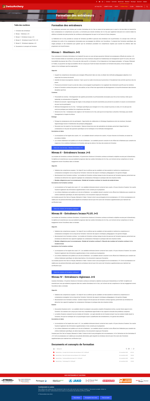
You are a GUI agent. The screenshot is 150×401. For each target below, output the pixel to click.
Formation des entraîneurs (23, 30)
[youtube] (99, 1)
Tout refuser (77, 397)
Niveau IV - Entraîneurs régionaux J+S (26, 43)
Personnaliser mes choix (46, 394)
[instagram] (102, 1)
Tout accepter (106, 397)
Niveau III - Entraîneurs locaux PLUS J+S (27, 40)
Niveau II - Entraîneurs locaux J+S (25, 37)
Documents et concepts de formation (26, 46)
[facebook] (96, 1)
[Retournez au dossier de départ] (54, 349)
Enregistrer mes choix (91, 397)
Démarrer (59, 349)
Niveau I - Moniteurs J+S (22, 34)
